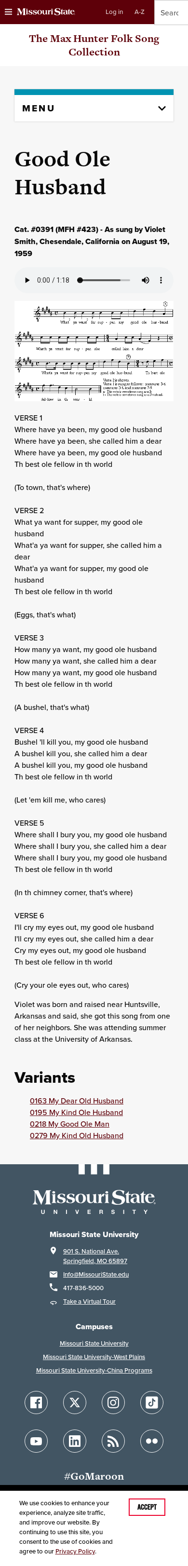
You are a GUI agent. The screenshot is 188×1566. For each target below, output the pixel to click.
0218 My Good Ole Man (69, 1123)
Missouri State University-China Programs (94, 1370)
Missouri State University (94, 1343)
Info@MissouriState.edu (96, 1274)
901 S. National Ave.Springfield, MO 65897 (95, 1256)
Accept (147, 1507)
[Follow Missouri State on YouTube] (36, 1441)
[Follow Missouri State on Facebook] (36, 1402)
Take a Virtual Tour (89, 1301)
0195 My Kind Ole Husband (76, 1112)
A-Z (139, 11)
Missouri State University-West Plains (94, 1357)
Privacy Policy (75, 1551)
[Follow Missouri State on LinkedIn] (74, 1441)
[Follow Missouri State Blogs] (113, 1441)
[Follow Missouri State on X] (74, 1402)
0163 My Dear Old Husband (76, 1100)
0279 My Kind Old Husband (76, 1135)
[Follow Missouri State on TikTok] (151, 1402)
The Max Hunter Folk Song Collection (94, 45)
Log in (114, 11)
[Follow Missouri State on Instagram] (113, 1402)
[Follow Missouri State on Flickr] (151, 1441)
